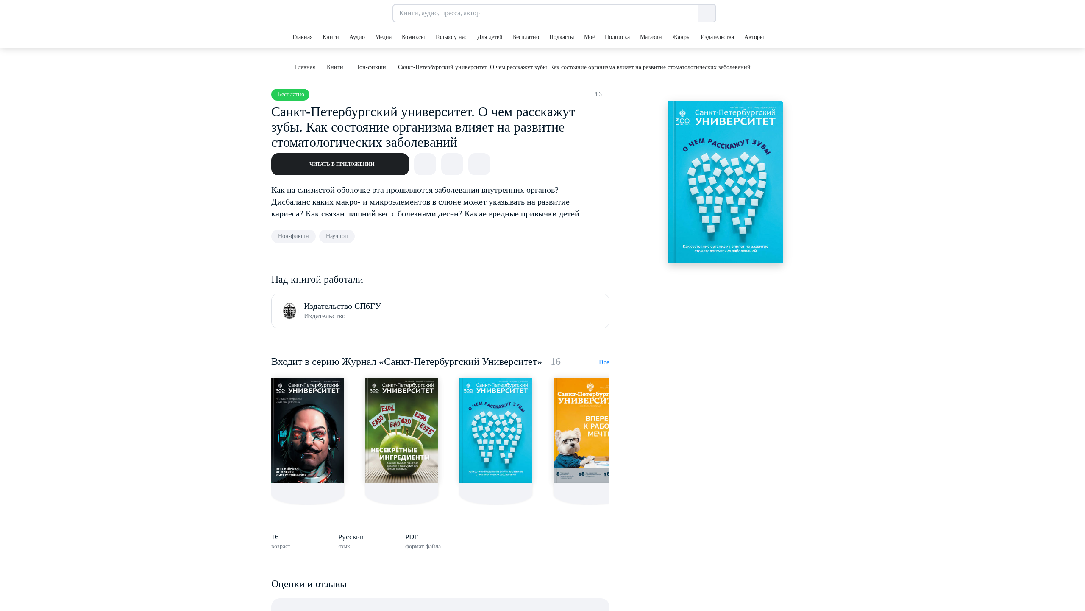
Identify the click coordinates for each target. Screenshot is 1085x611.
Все (604, 362)
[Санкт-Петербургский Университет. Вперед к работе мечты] (590, 430)
